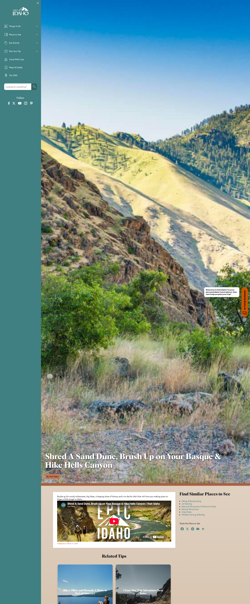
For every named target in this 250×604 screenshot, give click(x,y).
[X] (187, 529)
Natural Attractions (190, 509)
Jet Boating (187, 503)
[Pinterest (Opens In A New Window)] (31, 103)
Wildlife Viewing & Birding (193, 514)
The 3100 (13, 75)
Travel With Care (16, 59)
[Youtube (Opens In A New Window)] (20, 103)
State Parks (187, 512)
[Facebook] (182, 529)
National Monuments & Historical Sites (199, 506)
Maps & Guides (16, 67)
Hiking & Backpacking (191, 501)
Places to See (15, 34)
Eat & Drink (14, 42)
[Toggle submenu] (37, 26)
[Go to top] (245, 599)
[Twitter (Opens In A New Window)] (14, 103)
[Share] (203, 529)
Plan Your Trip (15, 51)
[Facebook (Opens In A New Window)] (9, 103)
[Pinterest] (192, 529)
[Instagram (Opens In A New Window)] (26, 103)
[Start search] (34, 86)
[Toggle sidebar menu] (38, 3)
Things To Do (15, 26)
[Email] (197, 529)
